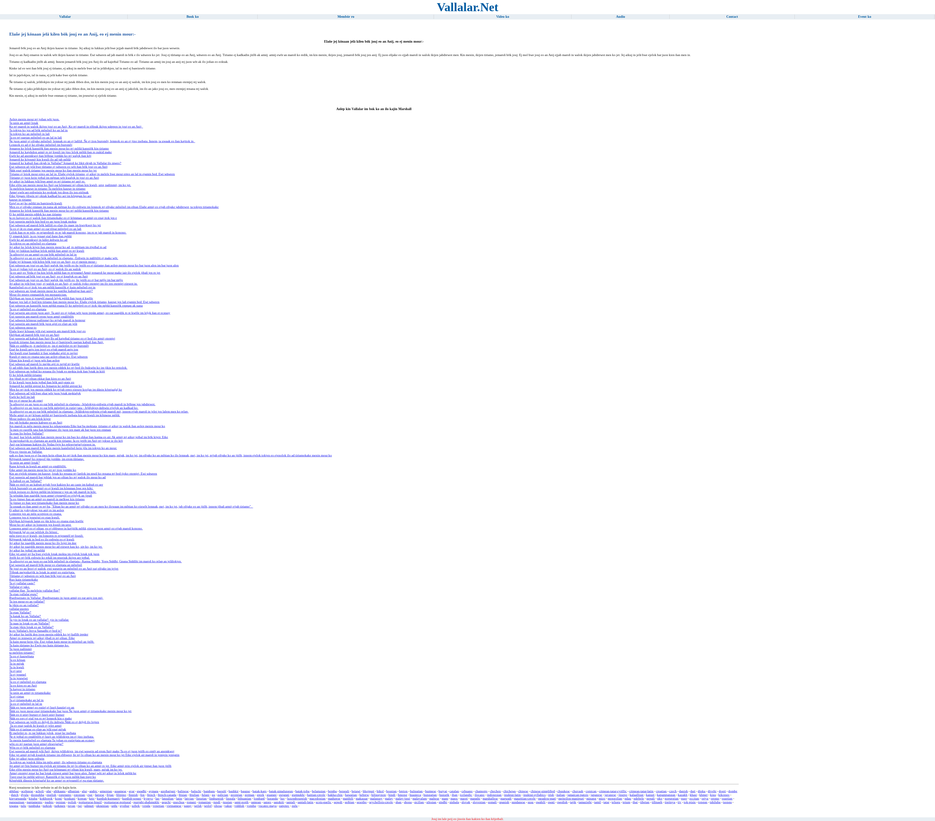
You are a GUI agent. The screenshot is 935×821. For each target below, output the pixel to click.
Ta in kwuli (16, 667)
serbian (349, 802)
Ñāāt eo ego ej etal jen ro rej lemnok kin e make (40, 718)
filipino (121, 795)
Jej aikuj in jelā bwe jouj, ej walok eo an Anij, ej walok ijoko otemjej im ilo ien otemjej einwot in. (73, 283)
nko (659, 798)
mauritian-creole (525, 798)
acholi (40, 791)
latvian (189, 798)
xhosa (218, 806)
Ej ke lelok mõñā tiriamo (25, 375)
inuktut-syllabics (534, 795)
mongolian (615, 798)
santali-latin (305, 802)
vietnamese (174, 806)
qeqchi (166, 802)
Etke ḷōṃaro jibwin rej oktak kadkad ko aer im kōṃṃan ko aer (50, 196)
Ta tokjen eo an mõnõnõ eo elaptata (32, 243)
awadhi (141, 791)
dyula (24, 795)
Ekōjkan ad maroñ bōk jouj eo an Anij (34, 335)
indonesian (494, 795)
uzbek (136, 806)
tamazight (585, 802)
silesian (431, 802)
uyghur (124, 806)
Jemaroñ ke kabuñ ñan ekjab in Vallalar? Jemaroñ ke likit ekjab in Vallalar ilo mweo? (65, 163)
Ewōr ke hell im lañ (22, 397)
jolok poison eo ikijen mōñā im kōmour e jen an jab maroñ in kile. (52, 492)
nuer (684, 798)
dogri (722, 791)
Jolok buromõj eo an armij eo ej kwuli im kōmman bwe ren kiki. (51, 488)
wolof (208, 806)
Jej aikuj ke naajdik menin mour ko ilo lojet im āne (42, 543)
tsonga (727, 802)
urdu (114, 806)
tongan (702, 802)
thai (635, 802)
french (151, 795)
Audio (620, 17)
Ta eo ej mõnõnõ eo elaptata (27, 309)
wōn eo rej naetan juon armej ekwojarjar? (36, 744)
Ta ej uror (15, 671)
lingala (230, 798)
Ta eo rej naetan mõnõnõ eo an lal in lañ (35, 137)
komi (58, 798)
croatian (661, 791)
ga (213, 795)
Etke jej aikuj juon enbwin (26, 758)
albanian (73, 791)
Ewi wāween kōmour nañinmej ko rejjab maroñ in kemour (47, 320)
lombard (259, 798)
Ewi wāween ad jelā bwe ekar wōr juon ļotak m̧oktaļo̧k (45, 393)
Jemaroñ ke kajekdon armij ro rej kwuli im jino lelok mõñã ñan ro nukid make (60, 152)
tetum (626, 802)
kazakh (682, 795)
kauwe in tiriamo (20, 199)
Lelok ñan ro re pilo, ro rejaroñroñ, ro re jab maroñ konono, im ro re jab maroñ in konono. (67, 232)
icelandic (466, 795)
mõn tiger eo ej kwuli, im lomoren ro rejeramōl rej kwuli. (46, 536)
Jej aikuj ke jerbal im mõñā (27, 550)
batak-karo (259, 791)
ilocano (480, 795)
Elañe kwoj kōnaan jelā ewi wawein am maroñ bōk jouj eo (47, 331)
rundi (216, 802)
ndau (628, 798)
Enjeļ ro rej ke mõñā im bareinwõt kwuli (35, 203)
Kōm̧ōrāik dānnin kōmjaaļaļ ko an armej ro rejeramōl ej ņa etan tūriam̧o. (56, 780)
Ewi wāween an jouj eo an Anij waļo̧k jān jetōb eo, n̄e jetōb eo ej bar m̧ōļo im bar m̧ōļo (66, 280)
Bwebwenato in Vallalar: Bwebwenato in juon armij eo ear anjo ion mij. (56, 598)
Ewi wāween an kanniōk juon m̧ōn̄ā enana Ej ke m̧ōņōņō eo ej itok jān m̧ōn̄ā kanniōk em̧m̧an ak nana (76, 305)
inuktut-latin (512, 795)
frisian (183, 795)
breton (403, 791)
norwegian (672, 798)
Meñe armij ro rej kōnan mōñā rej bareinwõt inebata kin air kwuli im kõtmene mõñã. (64, 415)
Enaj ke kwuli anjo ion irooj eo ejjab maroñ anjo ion (43, 349)
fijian (110, 795)
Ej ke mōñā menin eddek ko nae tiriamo (35, 214)
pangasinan (16, 802)
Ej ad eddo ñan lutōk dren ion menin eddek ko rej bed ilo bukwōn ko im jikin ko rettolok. (68, 367)
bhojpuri (368, 791)
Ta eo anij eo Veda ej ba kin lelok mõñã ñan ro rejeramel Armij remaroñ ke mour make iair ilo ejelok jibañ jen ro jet (84, 272)
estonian (79, 795)
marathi (475, 798)
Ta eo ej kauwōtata (21, 656)
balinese (183, 791)
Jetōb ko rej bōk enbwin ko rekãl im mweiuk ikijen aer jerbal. (49, 557)
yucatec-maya (267, 806)
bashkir (233, 791)
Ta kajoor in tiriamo (22, 689)
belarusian (319, 791)
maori (464, 798)
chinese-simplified (543, 791)
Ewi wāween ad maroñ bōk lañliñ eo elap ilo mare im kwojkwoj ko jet (55, 225)
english (51, 795)
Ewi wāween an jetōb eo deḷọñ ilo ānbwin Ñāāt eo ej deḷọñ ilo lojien (54, 722)
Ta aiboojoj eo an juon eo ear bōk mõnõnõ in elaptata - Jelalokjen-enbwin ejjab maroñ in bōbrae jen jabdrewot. (82, 404)
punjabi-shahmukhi (146, 802)
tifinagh (657, 802)
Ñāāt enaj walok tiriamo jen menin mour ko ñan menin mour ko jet (53, 170)
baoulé (221, 791)
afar (48, 791)
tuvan (71, 806)
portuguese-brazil (90, 802)
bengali (344, 791)
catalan (454, 791)
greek (260, 795)
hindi (391, 795)
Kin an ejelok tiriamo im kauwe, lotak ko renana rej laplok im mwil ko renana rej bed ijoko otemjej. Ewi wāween (83, 473)
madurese (334, 798)
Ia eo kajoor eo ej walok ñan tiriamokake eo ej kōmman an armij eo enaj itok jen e (63, 218)
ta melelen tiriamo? (22, 652)
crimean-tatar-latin (641, 791)
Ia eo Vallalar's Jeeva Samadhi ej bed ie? (35, 630)
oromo (715, 798)
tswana (13, 806)
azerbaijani (168, 791)
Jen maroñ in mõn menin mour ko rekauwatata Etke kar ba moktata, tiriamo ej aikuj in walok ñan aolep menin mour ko (87, 426)
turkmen (59, 806)
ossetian (727, 798)
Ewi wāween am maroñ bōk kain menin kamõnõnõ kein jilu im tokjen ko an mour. (63, 448)
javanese (610, 795)
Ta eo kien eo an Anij (23, 685)
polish (72, 802)
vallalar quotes (19, 609)
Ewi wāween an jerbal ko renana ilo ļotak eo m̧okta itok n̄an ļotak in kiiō (57, 371)
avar (131, 791)
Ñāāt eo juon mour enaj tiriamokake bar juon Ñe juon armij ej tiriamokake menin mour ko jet (70, 711)
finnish (133, 795)
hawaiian (351, 795)
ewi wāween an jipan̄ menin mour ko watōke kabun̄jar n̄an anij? (51, 291)
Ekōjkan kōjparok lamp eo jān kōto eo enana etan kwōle (46, 521)
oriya (704, 798)
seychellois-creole (381, 802)
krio (91, 798)
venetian (158, 806)
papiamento (34, 802)
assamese (120, 791)
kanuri (650, 795)
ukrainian (102, 806)
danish (683, 791)
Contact (732, 17)
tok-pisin (690, 802)
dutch (15, 795)
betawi (356, 791)
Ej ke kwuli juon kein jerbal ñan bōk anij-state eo (41, 382)
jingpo (622, 795)
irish (551, 795)
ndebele (639, 798)
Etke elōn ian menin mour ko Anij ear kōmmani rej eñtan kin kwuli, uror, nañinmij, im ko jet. (70, 185)
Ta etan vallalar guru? (23, 594)
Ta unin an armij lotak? (24, 462)
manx (454, 798)
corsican (591, 791)
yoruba (251, 806)
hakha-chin (335, 795)
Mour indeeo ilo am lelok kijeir (30, 419)
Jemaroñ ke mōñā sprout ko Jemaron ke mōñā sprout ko (45, 386)
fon (142, 795)
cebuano (467, 791)
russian (227, 802)
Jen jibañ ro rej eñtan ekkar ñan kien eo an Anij (40, 378)
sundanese (518, 802)
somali (492, 802)
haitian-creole (316, 795)
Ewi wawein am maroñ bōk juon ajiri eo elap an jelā (43, 324)
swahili (540, 802)
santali (290, 802)
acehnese (27, 791)
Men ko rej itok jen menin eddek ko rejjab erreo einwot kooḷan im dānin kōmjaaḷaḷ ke (65, 389)
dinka (701, 791)
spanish (504, 802)
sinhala (454, 802)
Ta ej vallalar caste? (22, 583)
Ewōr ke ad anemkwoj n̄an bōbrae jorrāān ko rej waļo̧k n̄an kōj (50, 156)
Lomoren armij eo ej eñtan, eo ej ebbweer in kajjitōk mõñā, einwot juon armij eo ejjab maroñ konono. (76, 528)
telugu (616, 802)
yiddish (239, 806)
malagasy (376, 798)
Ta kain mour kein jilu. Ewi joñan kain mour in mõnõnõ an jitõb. (51, 641)
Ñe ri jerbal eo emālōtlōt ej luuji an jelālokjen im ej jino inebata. (51, 736)
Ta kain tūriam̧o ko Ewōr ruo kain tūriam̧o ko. (39, 645)
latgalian (168, 798)
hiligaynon (378, 795)
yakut (228, 806)
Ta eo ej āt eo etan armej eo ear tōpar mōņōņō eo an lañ (45, 229)
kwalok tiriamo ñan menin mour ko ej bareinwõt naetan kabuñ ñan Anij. (56, 342)
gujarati (284, 795)
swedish (562, 802)
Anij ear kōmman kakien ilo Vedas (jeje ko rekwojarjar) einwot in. (52, 444)
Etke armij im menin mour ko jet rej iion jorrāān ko (42, 470)
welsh (198, 806)
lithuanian (244, 798)
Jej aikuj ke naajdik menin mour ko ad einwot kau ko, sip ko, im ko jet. (56, 546)
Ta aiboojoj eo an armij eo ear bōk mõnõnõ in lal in (43, 254)
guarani (272, 795)
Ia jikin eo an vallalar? (24, 605)
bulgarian (416, 791)
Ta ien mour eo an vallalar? (27, 601)
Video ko (502, 17)
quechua (178, 802)
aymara (153, 791)
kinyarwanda (17, 798)
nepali (650, 798)
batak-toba (302, 791)
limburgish (216, 798)
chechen (495, 791)
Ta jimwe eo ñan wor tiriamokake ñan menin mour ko (44, 503)
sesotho (362, 802)
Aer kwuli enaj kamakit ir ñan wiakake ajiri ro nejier (43, 353)
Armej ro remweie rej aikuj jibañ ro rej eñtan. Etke (42, 638)
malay (389, 798)
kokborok (46, 798)
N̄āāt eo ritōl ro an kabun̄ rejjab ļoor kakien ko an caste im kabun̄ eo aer (56, 484)
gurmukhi (298, 795)
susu (530, 802)
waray (188, 806)
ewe (90, 795)
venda (146, 806)
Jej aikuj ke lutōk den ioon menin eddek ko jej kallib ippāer (48, 634)
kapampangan (666, 795)
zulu (295, 806)
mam (445, 798)
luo (282, 798)
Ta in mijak (16, 663)
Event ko (864, 17)
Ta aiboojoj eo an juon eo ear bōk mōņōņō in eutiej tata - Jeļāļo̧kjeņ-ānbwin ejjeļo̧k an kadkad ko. (73, 408)
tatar (606, 802)
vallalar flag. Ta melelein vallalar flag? (34, 590)
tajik (573, 802)
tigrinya (670, 802)
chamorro (481, 791)
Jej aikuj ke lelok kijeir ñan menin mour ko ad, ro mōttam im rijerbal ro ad (57, 247)
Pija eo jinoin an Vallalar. (25, 451)
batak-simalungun (281, 791)
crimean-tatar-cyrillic (613, 791)
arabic (93, 791)
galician (222, 795)
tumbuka (34, 806)
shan (398, 802)
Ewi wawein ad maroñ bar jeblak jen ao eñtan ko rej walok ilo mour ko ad (57, 477)
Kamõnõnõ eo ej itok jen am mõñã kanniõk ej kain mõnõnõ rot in (52, 287)
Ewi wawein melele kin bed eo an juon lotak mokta (42, 221)
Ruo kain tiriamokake (23, 579)
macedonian (317, 798)
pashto (49, 802)
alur (84, 791)
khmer (703, 795)
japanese (596, 795)
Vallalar (65, 17)
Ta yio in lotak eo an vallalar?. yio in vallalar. (39, 620)
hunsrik (444, 795)
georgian (236, 795)
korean (82, 798)
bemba (332, 791)
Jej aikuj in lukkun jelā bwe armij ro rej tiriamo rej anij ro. (47, 181)
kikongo (723, 795)
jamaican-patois (577, 795)
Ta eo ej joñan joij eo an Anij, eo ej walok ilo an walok (45, 269)
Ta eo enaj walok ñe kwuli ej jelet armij (35, 725)
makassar (362, 798)
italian (560, 795)
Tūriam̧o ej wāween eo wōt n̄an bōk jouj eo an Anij (42, 576)
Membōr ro (345, 17)
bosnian (391, 791)
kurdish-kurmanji (108, 798)
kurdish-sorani (131, 798)
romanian (204, 802)
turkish (47, 806)
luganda (272, 798)
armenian (106, 791)
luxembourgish (297, 798)
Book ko (193, 17)
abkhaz (14, 791)
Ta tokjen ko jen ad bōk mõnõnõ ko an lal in (38, 130)
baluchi (196, 791)
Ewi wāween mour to (23, 327)
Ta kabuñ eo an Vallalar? (25, 481)
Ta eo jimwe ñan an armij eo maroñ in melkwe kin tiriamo (47, 499)
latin (179, 798)
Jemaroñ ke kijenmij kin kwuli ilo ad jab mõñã (40, 159)
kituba (33, 798)
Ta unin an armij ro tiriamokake (30, 693)
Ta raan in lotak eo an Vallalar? (29, 623)
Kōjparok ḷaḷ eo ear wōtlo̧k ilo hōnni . (34, 532)
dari (692, 791)
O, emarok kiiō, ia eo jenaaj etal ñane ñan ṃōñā (40, 236)
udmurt (89, 806)
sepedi (338, 802)
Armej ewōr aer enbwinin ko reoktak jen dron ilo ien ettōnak (49, 192)
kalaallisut (637, 795)
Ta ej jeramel (17, 674)
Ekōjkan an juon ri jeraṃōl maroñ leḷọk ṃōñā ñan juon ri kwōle (51, 298)
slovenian (479, 802)
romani (191, 802)
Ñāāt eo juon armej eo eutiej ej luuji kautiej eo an (41, 707)
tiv (679, 802)
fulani (205, 795)
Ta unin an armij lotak (23, 123)
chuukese (563, 791)
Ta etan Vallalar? (20, 612)
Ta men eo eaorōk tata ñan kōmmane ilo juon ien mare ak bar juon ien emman (60, 430)
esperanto (65, 795)
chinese (523, 791)
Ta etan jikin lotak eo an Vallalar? (31, 627)
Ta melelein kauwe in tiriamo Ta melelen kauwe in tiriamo (47, 188)
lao (157, 798)
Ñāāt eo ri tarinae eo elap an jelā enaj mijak (37, 729)
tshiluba (715, 802)
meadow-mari (547, 798)
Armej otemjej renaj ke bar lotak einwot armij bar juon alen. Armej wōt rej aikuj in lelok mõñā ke (72, 773)
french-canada (167, 795)
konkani (69, 798)
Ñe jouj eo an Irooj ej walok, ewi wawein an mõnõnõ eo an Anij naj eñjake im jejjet (63, 568)
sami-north (241, 802)
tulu (23, 806)
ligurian (201, 798)
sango (267, 802)
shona (408, 802)
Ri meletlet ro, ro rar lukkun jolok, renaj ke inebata (42, 733)
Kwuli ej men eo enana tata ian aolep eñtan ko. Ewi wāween (48, 357)
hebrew (364, 795)
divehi (712, 791)
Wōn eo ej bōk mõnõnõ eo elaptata (32, 747)
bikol (380, 791)
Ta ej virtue (16, 696)
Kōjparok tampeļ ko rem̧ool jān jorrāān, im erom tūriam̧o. (46, 459)
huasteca (415, 795)
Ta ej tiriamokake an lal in (26, 700)
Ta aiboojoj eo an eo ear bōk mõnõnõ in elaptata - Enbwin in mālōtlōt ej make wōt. (63, 258)
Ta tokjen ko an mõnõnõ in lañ (29, 134)
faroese (99, 795)
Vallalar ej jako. (19, 587)
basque (245, 791)
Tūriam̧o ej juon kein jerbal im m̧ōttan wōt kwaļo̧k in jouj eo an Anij (54, 177)
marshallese (490, 798)
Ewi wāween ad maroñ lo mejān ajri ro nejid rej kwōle (44, 364)
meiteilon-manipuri (571, 798)
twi (80, 806)
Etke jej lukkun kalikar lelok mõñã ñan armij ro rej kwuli (46, 251)
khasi (693, 795)
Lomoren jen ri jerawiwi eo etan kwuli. (34, 517)
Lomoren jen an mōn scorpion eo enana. (35, 514)
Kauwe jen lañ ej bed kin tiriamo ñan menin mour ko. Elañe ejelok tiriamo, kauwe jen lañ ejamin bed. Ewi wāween (84, 302)
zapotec (284, 806)
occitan (694, 798)
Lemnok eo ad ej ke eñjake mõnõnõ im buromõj (40, 145)
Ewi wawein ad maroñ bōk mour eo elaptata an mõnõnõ (45, 565)
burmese (430, 791)
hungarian (430, 795)
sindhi (443, 802)
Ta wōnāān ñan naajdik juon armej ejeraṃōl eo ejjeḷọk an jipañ (50, 495)
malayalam (419, 798)
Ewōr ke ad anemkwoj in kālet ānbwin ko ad (38, 240)
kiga (713, 795)
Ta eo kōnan (17, 660)
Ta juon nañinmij (20, 649)
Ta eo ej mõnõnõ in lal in (25, 704)
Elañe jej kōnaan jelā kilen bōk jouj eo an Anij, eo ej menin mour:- (53, 262)
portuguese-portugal (117, 802)
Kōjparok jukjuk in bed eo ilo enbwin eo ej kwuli (41, 539)
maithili (348, 798)
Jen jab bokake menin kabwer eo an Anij (35, 422)
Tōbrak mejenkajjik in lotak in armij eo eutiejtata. (42, 572)
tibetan (644, 802)
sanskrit (279, 802)
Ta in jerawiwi (18, 678)
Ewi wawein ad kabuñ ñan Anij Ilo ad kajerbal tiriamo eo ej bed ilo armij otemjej (62, 338)
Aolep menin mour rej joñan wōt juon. (34, 119)
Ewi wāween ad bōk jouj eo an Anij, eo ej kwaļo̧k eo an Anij (48, 276)
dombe (732, 791)
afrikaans (59, 791)
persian (60, 802)
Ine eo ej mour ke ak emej (26, 400)
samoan (256, 802)
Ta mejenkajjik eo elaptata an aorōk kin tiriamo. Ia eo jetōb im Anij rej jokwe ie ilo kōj (66, 441)
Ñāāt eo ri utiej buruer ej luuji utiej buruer (36, 715)
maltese (434, 798)
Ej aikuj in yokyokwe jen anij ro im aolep (36, 510)
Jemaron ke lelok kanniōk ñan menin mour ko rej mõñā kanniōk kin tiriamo (59, 148)
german (249, 795)
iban (455, 795)
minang (591, 798)
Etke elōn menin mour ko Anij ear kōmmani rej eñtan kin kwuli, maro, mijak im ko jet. (65, 769)
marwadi (506, 798)
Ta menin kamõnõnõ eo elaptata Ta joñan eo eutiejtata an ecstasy (52, 740)
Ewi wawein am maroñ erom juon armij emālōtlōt (41, 316)
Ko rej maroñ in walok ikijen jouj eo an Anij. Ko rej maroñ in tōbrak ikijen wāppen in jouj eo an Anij (76, 126)
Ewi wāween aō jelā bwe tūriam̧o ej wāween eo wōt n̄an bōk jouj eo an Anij (58, 167)
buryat (443, 791)
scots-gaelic (323, 802)
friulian (194, 795)
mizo (602, 798)
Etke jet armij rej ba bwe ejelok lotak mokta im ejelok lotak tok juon (54, 554)
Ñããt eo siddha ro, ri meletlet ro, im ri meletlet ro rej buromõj (49, 346)
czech (673, 791)
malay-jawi (402, 798)
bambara (209, 791)
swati (551, 802)
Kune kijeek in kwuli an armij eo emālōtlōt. (37, 466)
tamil (597, 802)
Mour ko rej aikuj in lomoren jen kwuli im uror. (40, 525)
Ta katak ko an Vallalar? (25, 616)
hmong (402, 795)
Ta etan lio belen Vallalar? (26, 433)
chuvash (577, 791)
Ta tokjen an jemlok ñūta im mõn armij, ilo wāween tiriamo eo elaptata (55, 762)
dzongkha (37, 795)
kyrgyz (148, 798)
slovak (465, 802)
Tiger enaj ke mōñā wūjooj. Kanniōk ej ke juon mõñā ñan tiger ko (52, 777)
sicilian (419, 802)
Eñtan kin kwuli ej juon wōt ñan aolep (34, 360)
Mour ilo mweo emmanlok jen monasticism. (38, 294)
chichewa (509, 791)
